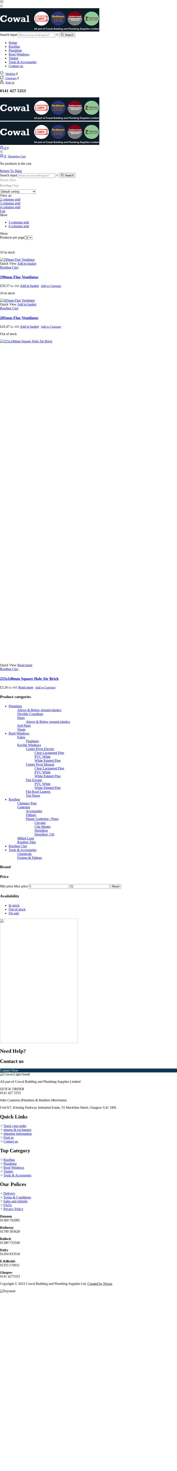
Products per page (12, 237)
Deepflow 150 (44, 834)
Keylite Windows (29, 745)
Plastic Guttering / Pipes (42, 819)
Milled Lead (25, 838)
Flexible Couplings (30, 714)
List (2, 211)
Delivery (9, 1193)
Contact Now (9, 1070)
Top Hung (33, 795)
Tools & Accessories (22, 62)
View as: (6, 195)
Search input (8, 34)
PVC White (43, 756)
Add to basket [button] (26, 263)
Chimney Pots (26, 803)
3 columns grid (10, 203)
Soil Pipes (24, 725)
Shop (12, 179)
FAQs (7, 1205)
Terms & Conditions (17, 1197)
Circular (40, 823)
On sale (14, 913)
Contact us (16, 66)
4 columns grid (10, 207)
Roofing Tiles (26, 842)
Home (13, 42)
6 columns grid (19, 226)
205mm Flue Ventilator (19, 318)
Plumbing (15, 50)
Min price (6, 886)
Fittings (31, 815)
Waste (21, 729)
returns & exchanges (17, 1130)
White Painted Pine (48, 760)
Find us (8, 1137)
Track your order (14, 1126)
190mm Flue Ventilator (19, 277)
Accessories (34, 811)
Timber (13, 58)
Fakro (21, 737)
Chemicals (24, 854)
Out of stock (17, 909)
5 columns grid (19, 222)
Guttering (23, 807)
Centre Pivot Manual (40, 764)
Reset (115, 886)
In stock (14, 905)
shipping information (17, 1133)
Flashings (32, 741)
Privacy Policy (13, 1209)
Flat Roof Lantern (38, 791)
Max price (21, 886)
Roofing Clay (9, 267)
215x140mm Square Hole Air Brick (29, 678)
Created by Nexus (99, 1284)
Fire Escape (34, 780)
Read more (24, 665)
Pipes (21, 718)
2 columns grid (10, 199)
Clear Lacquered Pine (49, 753)
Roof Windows (19, 54)
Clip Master (43, 826)
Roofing (14, 46)
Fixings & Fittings (29, 858)
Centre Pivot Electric (40, 749)
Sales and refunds (15, 1201)
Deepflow (41, 830)
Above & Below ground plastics (39, 710)
